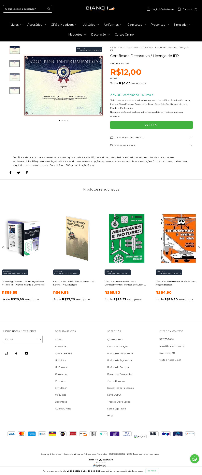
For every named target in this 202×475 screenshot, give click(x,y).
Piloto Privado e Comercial (140, 47)
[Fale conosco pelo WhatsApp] (194, 458)
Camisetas (135, 24)
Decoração (99, 34)
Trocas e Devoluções (118, 401)
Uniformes (111, 24)
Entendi (152, 471)
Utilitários (89, 24)
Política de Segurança (119, 360)
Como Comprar (116, 380)
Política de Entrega (118, 367)
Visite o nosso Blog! (170, 359)
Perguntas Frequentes (119, 374)
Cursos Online (124, 34)
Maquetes (75, 34)
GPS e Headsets (62, 24)
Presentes (158, 24)
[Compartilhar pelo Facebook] (10, 172)
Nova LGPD (114, 394)
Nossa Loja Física (116, 408)
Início (113, 47)
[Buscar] (48, 8)
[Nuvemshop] (101, 460)
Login (155, 9)
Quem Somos (115, 339)
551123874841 (166, 339)
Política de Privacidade (120, 353)
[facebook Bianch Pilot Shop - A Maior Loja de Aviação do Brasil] (16, 353)
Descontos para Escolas (120, 387)
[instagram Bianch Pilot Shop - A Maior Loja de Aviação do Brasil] (6, 353)
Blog (110, 415)
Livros (14, 24)
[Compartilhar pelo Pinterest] (27, 172)
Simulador (181, 24)
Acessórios (35, 24)
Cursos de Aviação (117, 346)
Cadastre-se (167, 9)
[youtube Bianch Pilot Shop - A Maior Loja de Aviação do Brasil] (26, 353)
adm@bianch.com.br (171, 346)
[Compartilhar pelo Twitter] (19, 172)
